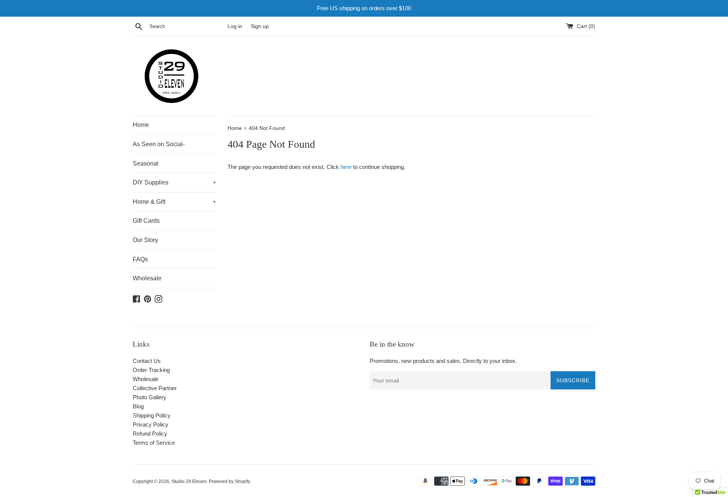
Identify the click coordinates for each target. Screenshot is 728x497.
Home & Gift (174, 201)
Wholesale (147, 278)
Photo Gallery (149, 397)
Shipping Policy (152, 415)
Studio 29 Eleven (189, 481)
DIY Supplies (174, 182)
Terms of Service (154, 442)
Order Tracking (151, 370)
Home (141, 125)
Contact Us (147, 361)
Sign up (260, 26)
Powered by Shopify (229, 481)
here (345, 167)
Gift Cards (146, 220)
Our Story (145, 240)
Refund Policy (150, 433)
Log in (235, 26)
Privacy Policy (150, 424)
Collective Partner (155, 388)
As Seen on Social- (159, 144)
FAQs (140, 259)
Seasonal (145, 163)
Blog (138, 406)
